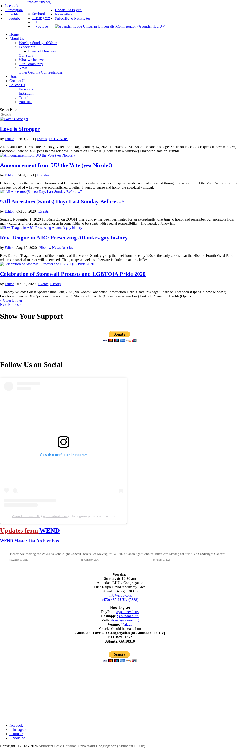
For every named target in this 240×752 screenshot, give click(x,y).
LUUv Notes (58, 139)
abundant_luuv (57, 516)
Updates (43, 175)
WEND (49, 530)
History (44, 248)
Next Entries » (10, 305)
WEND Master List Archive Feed (30, 540)
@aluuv (126, 624)
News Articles (62, 248)
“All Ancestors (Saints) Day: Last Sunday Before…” (62, 201)
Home (14, 34)
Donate (14, 77)
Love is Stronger (20, 129)
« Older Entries (11, 300)
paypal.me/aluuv (127, 612)
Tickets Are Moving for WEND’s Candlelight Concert (45, 554)
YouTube (25, 102)
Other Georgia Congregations (41, 72)
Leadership (27, 47)
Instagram (26, 93)
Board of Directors (42, 51)
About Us (16, 39)
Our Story (26, 55)
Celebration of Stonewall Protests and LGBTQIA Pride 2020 (73, 274)
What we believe (31, 60)
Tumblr (24, 98)
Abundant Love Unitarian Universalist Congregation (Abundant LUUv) (91, 746)
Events (42, 139)
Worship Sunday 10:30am (38, 43)
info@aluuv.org (120, 595)
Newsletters (63, 14)
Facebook (26, 89)
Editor (9, 139)
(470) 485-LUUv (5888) (120, 600)
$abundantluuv (128, 616)
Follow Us (17, 85)
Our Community (31, 64)
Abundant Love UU (26, 516)
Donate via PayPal (68, 10)
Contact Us (17, 81)
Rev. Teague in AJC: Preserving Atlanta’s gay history (64, 238)
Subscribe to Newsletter (72, 18)
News (23, 68)
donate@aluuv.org (125, 620)
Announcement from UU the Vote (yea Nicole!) (56, 165)
